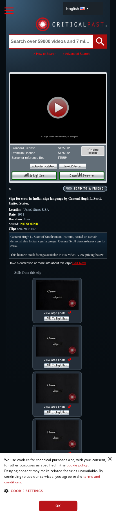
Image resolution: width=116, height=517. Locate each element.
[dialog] (58, 485)
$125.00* (64, 148)
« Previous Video (43, 166)
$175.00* (64, 153)
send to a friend (88, 188)
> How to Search (45, 53)
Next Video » (72, 166)
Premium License (23, 153)
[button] (58, 107)
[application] (58, 109)
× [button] (110, 459)
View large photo (55, 312)
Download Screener (82, 175)
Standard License (23, 148)
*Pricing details (93, 151)
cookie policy (77, 465)
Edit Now (79, 263)
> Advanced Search (76, 53)
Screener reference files (28, 157)
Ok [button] (58, 505)
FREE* (62, 157)
